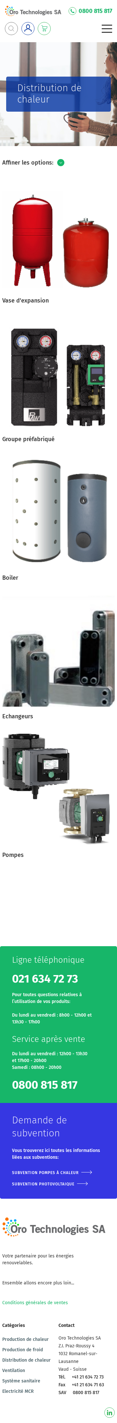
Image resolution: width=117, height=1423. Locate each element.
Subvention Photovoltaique (43, 1184)
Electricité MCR (18, 1391)
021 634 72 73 (45, 978)
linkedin (109, 1412)
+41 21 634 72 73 (88, 1377)
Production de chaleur (25, 1339)
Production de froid (22, 1350)
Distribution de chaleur (26, 1360)
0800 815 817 (95, 11)
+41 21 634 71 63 (88, 1385)
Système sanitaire (21, 1381)
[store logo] (33, 11)
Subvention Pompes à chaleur (45, 1172)
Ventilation (13, 1370)
